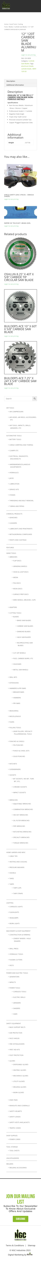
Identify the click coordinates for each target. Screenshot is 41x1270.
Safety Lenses (15, 1117)
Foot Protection (16, 1055)
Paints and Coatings (17, 540)
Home (6, 24)
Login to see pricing (28, 55)
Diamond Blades (24, 631)
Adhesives (13, 517)
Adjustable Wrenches (22, 804)
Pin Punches (18, 745)
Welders (9, 1164)
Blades (11, 27)
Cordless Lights (16, 907)
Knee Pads (13, 1100)
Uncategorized (12, 1158)
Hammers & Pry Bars (17, 688)
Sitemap (31, 1245)
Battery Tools (15, 439)
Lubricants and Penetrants (20, 529)
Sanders (16, 1008)
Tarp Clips (17, 888)
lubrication (14, 484)
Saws (15, 1014)
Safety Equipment (13, 1023)
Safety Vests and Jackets (19, 1122)
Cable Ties (13, 856)
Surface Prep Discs (21, 594)
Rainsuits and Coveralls (19, 1106)
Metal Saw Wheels (20, 670)
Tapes (11, 878)
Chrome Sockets (20, 787)
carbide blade (26, 69)
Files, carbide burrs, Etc (23, 658)
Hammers (17, 698)
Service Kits (14, 489)
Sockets (12, 775)
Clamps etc (13, 450)
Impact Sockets (19, 792)
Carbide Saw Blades (20, 27)
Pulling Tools (15, 728)
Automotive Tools (14, 436)
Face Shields (14, 1038)
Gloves (12, 1061)
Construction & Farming (19, 935)
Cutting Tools (15, 613)
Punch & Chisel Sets (21, 751)
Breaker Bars (18, 692)
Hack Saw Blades (24, 637)
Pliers (11, 722)
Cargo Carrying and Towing (21, 445)
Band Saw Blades (24, 620)
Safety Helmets (15, 1111)
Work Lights (14, 923)
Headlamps (13, 918)
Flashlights (14, 912)
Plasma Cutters (15, 960)
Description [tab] (10, 81)
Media (15, 577)
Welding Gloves (19, 1087)
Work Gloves (18, 1092)
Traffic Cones (15, 1128)
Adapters (13, 607)
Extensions (14, 683)
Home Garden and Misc (15, 852)
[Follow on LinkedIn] (24, 1262)
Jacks (11, 478)
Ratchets (13, 764)
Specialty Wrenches (21, 837)
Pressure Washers (16, 867)
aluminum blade (27, 66)
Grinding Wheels (20, 566)
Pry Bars (16, 703)
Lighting (9, 903)
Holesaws (17, 664)
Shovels (12, 873)
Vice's (11, 965)
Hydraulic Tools (16, 954)
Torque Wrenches (20, 843)
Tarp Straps (18, 893)
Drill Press (13, 949)
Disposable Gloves (20, 1064)
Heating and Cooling (18, 862)
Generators (14, 977)
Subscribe (20, 1219)
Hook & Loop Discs (20, 572)
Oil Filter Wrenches (21, 820)
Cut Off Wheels (19, 653)
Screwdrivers (15, 769)
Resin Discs (17, 589)
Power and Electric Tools (17, 973)
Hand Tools (13, 24)
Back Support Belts (17, 1027)
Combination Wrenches (23, 809)
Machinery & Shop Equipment (18, 931)
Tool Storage (12, 1147)
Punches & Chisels (16, 741)
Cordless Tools (19, 992)
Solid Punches (19, 756)
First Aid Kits (14, 1050)
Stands (12, 495)
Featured (10, 547)
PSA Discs (17, 583)
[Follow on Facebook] (17, 1262)
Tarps (11, 884)
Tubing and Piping (16, 506)
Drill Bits (13, 677)
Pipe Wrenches (19, 826)
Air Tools (10, 408)
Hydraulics (14, 473)
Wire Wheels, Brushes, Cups (24, 600)
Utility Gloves (19, 1081)
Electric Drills (19, 997)
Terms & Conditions (15, 1245)
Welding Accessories (18, 1168)
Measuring (13, 711)
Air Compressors (16, 412)
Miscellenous (15, 716)
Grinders (17, 1003)
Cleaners (13, 523)
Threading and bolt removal (21, 501)
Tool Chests (14, 1151)
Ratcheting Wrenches (22, 832)
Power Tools (14, 988)
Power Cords (14, 1139)
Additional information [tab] (15, 85)
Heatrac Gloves (19, 1070)
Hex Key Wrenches (20, 815)
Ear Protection (15, 1033)
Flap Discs (17, 561)
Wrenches (13, 800)
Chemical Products (14, 514)
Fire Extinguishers (16, 1044)
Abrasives (13, 557)
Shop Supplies (11, 1136)
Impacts (12, 982)
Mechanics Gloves (20, 1076)
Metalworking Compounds (20, 534)
